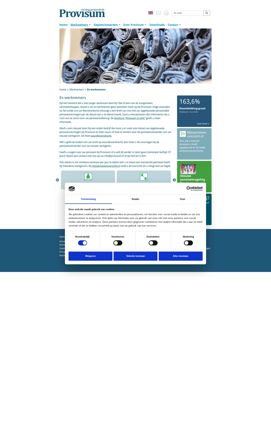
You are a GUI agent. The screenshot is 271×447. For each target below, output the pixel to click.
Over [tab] (182, 199)
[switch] (117, 243)
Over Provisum (133, 24)
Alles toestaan (180, 256)
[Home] (82, 13)
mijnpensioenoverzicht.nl (106, 166)
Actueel (63, 241)
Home (63, 24)
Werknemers (80, 24)
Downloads (157, 24)
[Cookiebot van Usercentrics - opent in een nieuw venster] (189, 188)
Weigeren (90, 256)
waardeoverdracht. (101, 135)
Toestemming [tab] (88, 199)
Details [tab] (135, 199)
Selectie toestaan (135, 256)
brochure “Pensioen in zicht (129, 118)
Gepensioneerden (106, 24)
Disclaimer (64, 244)
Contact (173, 24)
